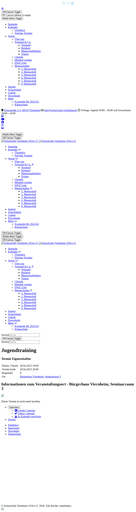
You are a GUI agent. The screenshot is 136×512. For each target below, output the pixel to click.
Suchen (5, 335)
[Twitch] (2, 116)
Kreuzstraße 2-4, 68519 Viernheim (22, 110)
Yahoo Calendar (26, 413)
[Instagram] (2, 125)
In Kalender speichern (29, 416)
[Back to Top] (2, 8)
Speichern (14, 407)
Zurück (12, 419)
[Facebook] (2, 122)
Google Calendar (26, 410)
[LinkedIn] (2, 128)
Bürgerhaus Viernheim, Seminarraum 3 (40, 376)
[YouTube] (2, 119)
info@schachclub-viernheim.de (60, 110)
